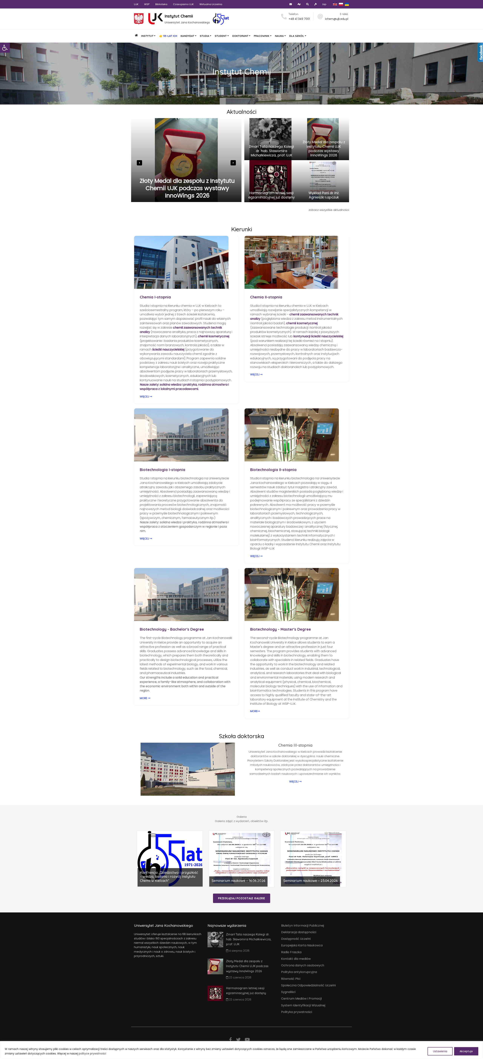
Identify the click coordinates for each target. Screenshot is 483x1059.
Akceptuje (466, 1051)
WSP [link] (147, 4)
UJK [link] (136, 4)
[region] (241, 1050)
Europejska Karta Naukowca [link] (302, 945)
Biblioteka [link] (161, 4)
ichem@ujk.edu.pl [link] (336, 19)
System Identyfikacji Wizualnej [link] (303, 1005)
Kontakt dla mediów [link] (296, 959)
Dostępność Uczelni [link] (296, 939)
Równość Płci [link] (290, 979)
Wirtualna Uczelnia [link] (210, 4)
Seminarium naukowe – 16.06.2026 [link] (238, 880)
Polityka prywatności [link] (296, 1012)
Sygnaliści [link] (288, 992)
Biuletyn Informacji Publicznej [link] (302, 925)
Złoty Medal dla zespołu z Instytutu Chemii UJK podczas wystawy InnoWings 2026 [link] (324, 148)
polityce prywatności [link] (92, 1053)
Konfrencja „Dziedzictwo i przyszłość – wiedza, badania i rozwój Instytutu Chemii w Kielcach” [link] (169, 876)
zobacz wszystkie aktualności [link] (329, 210)
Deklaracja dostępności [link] (298, 932)
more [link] (144, 698)
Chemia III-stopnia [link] (295, 745)
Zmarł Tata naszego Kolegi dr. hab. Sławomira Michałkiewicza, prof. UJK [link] (271, 151)
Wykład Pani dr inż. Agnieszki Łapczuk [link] (323, 195)
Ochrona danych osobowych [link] (302, 965)
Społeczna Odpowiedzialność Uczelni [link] (308, 985)
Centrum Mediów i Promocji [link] (301, 998)
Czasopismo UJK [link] (183, 4)
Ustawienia (440, 1051)
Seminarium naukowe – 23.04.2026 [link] (310, 880)
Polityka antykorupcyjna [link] (299, 972)
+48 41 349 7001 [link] (299, 19)
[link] (5, 48)
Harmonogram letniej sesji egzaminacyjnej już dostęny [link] (187, 191)
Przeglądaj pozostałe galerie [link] (241, 898)
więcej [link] (145, 396)
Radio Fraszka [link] (291, 952)
